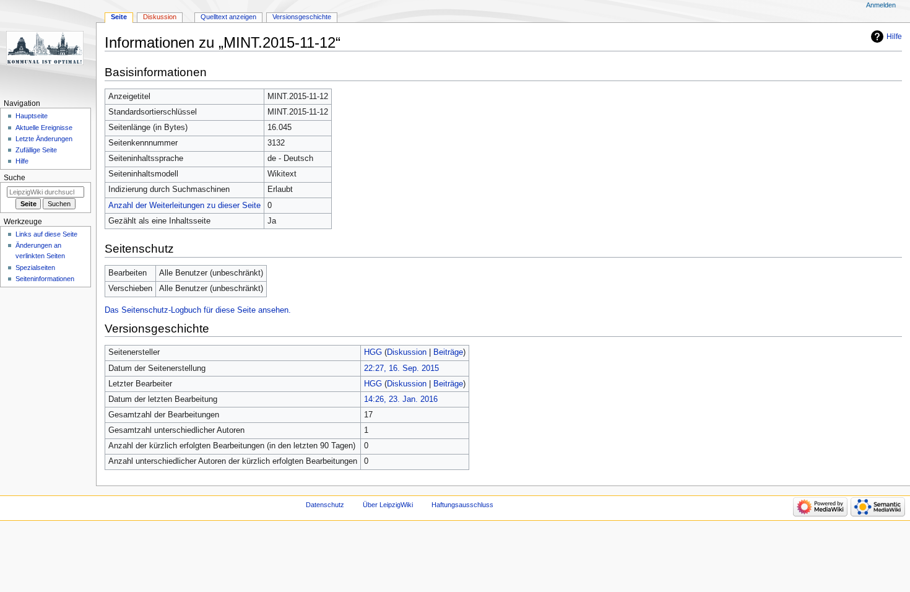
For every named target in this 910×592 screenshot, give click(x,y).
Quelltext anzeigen (228, 16)
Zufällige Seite (36, 150)
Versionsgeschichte (301, 16)
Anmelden (881, 5)
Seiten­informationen (44, 278)
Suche (14, 177)
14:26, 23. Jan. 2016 (401, 399)
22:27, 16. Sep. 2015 (401, 368)
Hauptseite (31, 116)
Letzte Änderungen (43, 138)
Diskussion (407, 352)
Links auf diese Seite (46, 234)
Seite (119, 16)
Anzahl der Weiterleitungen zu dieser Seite (184, 205)
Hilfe (894, 36)
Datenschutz (325, 504)
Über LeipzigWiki (388, 504)
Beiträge (448, 352)
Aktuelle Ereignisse (43, 127)
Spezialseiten (35, 267)
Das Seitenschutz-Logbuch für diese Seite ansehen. (198, 310)
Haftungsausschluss (462, 504)
